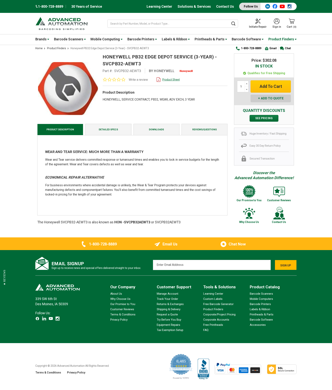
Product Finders (281, 39)
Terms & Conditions (122, 314)
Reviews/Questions (204, 129)
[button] (4, 277)
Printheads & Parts (210, 39)
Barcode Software (247, 39)
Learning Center (159, 6)
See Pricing (264, 118)
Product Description (60, 129)
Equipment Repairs (168, 325)
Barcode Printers (141, 39)
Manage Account (167, 293)
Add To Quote (272, 98)
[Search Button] (233, 23)
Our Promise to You (122, 304)
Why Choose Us (120, 299)
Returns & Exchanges (170, 304)
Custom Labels (212, 299)
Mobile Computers (261, 299)
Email (273, 48)
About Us (116, 293)
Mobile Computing (105, 39)
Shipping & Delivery (168, 309)
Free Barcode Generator (218, 304)
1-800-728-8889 (251, 48)
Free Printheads (213, 325)
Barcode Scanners (69, 39)
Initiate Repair (258, 26)
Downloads (156, 129)
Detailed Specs (108, 129)
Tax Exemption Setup (170, 330)
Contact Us (225, 6)
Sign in (276, 26)
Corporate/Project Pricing (219, 314)
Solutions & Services (194, 6)
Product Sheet (171, 79)
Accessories (258, 325)
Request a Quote (167, 314)
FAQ (205, 330)
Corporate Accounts (216, 319)
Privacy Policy (119, 319)
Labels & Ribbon (175, 39)
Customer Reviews (122, 309)
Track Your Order (167, 299)
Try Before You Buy (169, 319)
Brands (41, 39)
